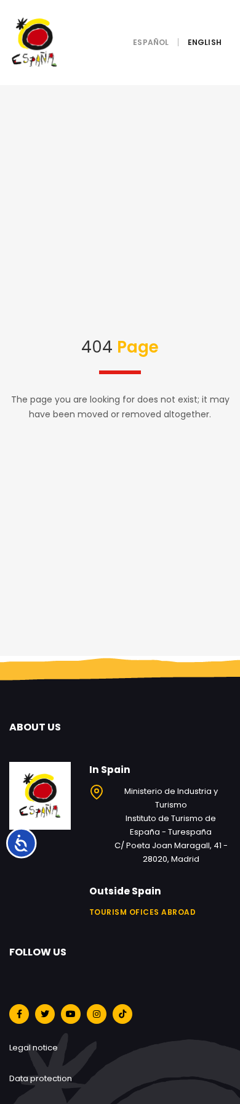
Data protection (40, 1078)
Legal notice (33, 1047)
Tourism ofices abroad (142, 912)
